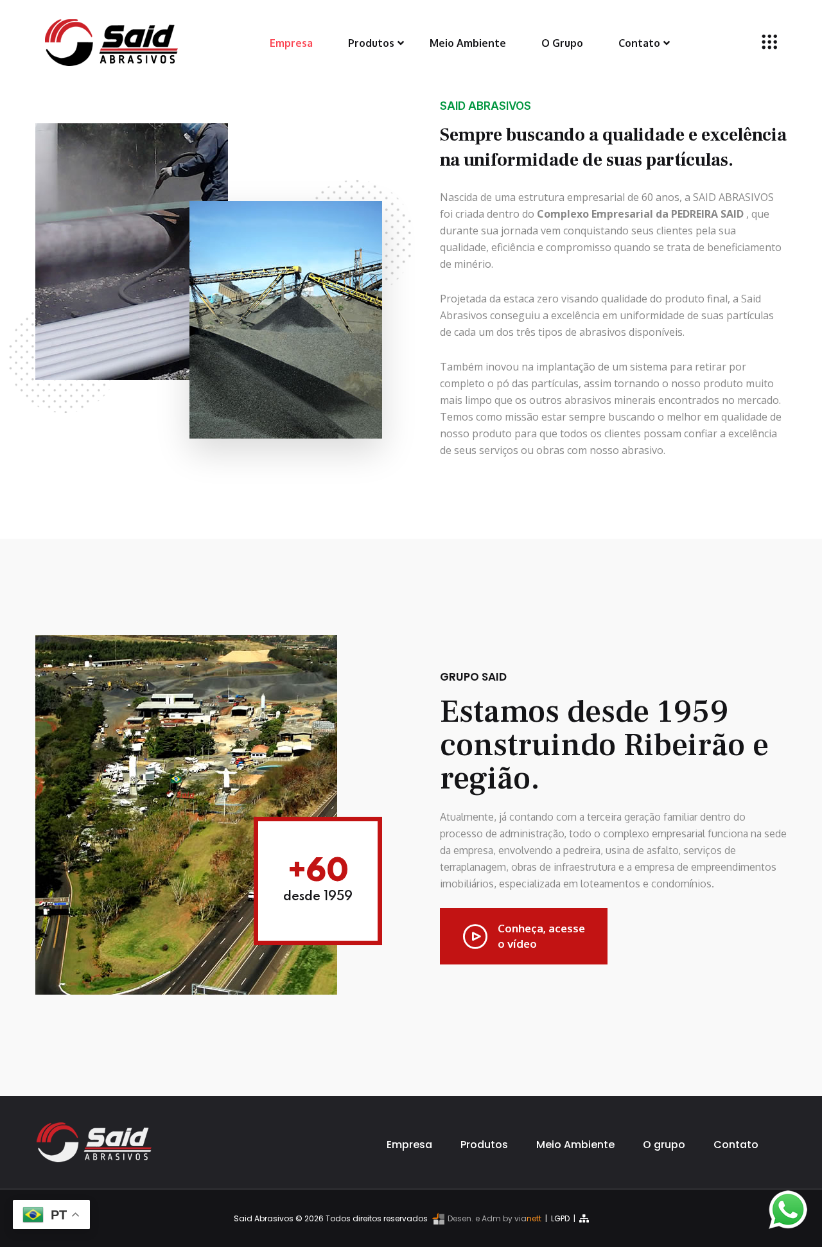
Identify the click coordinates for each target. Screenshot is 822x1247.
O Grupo (562, 43)
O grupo (664, 1144)
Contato (639, 43)
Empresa (291, 43)
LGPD (560, 1218)
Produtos (371, 43)
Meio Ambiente (468, 43)
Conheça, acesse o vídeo (541, 935)
